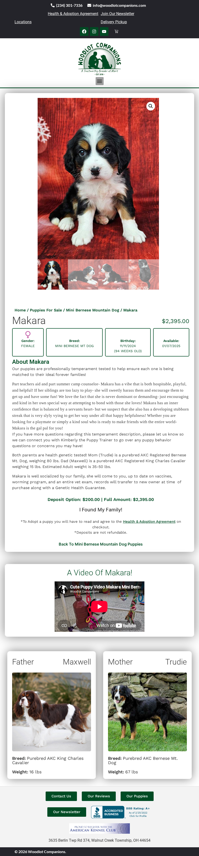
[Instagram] (94, 31)
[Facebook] (84, 31)
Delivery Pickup (114, 22)
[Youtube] (104, 31)
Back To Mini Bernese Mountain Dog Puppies (101, 544)
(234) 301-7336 (69, 5)
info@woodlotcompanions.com (119, 5)
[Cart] (116, 31)
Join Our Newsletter (117, 13)
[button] (100, 81)
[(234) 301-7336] (53, 5)
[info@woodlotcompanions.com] (89, 5)
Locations (23, 22)
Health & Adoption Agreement (73, 13)
